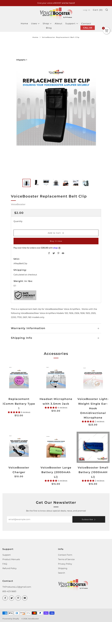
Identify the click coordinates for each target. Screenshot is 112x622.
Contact (86, 23)
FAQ (4, 564)
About (58, 23)
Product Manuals (11, 559)
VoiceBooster (18, 204)
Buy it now (56, 241)
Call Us (87, 27)
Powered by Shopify (10, 619)
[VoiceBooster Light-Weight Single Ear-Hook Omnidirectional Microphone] (93, 378)
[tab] (26, 183)
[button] (14, 412)
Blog (49, 28)
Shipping (62, 568)
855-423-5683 (9, 591)
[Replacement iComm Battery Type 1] (18, 378)
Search (61, 573)
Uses (34, 23)
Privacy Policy (65, 564)
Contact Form (65, 555)
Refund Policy (9, 568)
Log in (86, 10)
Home (24, 23)
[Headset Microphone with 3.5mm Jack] (55, 378)
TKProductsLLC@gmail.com (16, 587)
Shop (46, 23)
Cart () (98, 10)
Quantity (18, 221)
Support (70, 23)
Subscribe (87, 519)
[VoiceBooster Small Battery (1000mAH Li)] (93, 447)
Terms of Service (66, 559)
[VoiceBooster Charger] (18, 447)
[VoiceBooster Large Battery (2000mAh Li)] (55, 447)
